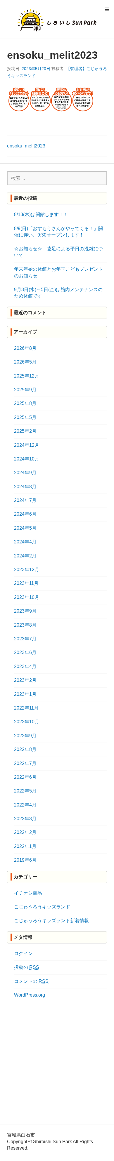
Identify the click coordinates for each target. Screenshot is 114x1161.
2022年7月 (25, 763)
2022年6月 (25, 777)
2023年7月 (25, 638)
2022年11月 (26, 707)
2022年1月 (25, 846)
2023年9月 (25, 611)
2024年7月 (25, 500)
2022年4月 (25, 804)
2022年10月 (26, 721)
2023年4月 (25, 666)
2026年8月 (25, 348)
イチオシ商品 (28, 893)
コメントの (31, 981)
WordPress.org (29, 995)
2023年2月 (25, 680)
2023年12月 (26, 569)
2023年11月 (26, 583)
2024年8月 (25, 486)
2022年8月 (25, 749)
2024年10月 (26, 458)
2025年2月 (25, 431)
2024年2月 (25, 555)
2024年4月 (25, 541)
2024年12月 (26, 445)
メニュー (107, 9)
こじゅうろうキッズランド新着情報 (51, 920)
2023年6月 (25, 652)
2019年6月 (25, 860)
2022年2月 (25, 832)
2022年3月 (25, 818)
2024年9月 (25, 472)
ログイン (23, 953)
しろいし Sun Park (57, 20)
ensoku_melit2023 (26, 145)
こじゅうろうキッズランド (42, 906)
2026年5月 (25, 361)
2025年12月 (26, 375)
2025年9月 (25, 389)
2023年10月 (26, 597)
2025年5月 (25, 417)
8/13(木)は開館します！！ (41, 214)
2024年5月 (25, 528)
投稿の (26, 967)
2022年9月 (25, 735)
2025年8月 (25, 403)
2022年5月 (25, 790)
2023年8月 (25, 625)
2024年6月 (25, 514)
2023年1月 (25, 694)
